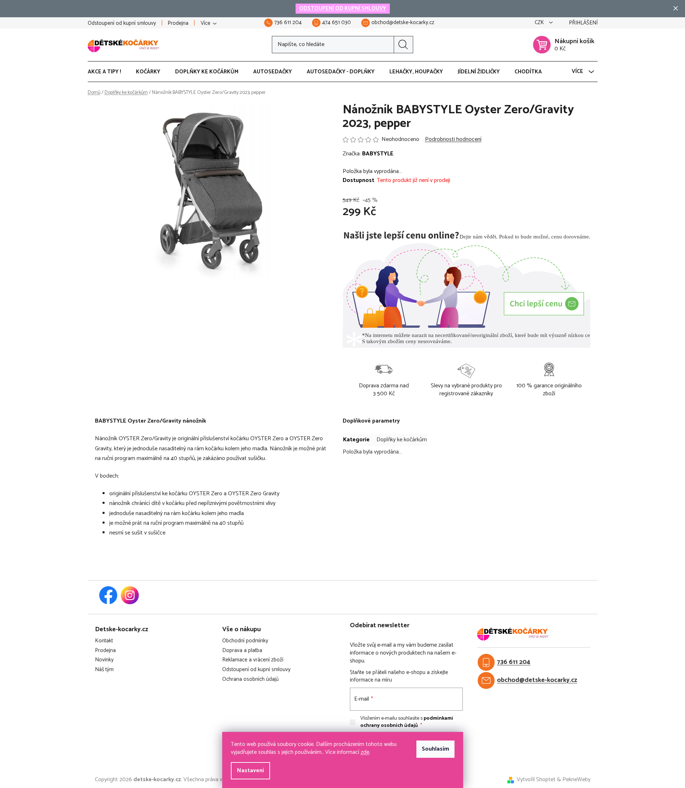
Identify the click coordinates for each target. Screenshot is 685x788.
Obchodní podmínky (245, 641)
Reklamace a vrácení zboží (252, 660)
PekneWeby (576, 780)
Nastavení (250, 770)
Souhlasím (435, 749)
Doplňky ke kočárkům (401, 440)
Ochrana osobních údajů (250, 679)
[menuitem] (108, 72)
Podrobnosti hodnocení (453, 140)
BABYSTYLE (377, 154)
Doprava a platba (242, 651)
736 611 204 (513, 662)
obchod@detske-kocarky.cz (537, 680)
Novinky (104, 660)
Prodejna (178, 23)
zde (365, 752)
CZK (540, 23)
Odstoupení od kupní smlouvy (122, 23)
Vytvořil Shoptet (536, 780)
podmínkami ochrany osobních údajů (406, 722)
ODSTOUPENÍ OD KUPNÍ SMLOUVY (342, 8)
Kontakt (104, 641)
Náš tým (104, 670)
